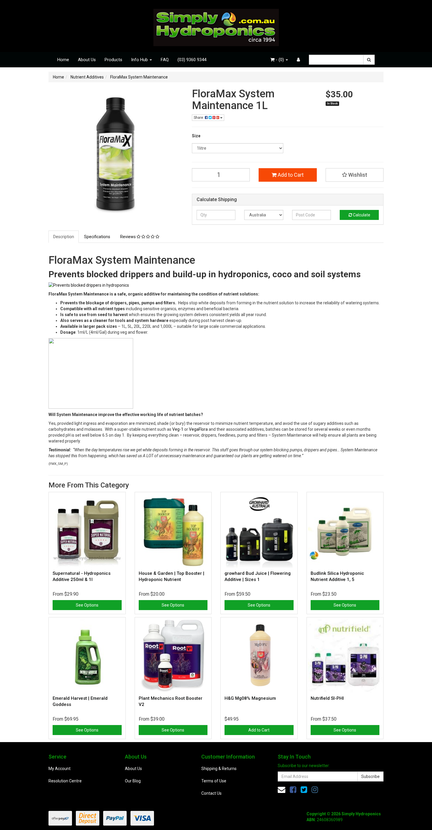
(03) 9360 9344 (192, 59)
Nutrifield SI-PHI (327, 698)
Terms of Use (213, 781)
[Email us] (281, 789)
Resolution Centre (65, 781)
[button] (355, 175)
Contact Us (211, 793)
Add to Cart (290, 175)
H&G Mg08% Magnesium (250, 698)
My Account (59, 768)
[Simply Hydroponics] (216, 25)
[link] (293, 789)
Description (63, 236)
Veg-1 (177, 429)
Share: (199, 118)
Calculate (361, 215)
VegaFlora (198, 429)
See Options (87, 605)
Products (113, 59)
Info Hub (140, 59)
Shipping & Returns (219, 768)
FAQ (165, 59)
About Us (87, 59)
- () (279, 59)
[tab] (63, 237)
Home (63, 59)
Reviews (128, 236)
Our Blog (133, 781)
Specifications (97, 236)
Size (196, 135)
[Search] (369, 60)
